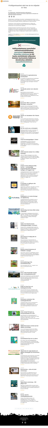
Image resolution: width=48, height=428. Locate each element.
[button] (46, 1)
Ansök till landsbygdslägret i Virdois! (29, 139)
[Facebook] (9, 16)
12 (30, 408)
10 (26, 408)
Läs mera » (22, 84)
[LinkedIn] (11, 16)
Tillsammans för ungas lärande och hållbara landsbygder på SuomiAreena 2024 (30, 352)
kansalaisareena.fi (17, 35)
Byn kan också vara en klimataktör (29, 128)
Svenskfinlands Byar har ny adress (29, 338)
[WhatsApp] (14, 16)
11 (28, 408)
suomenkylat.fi (22, 34)
